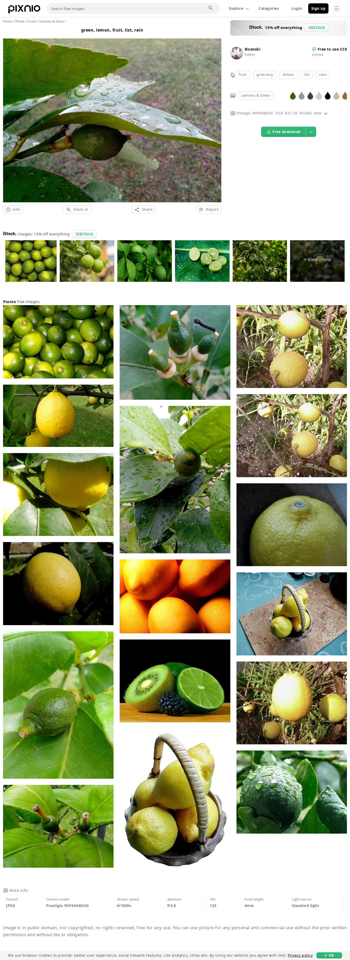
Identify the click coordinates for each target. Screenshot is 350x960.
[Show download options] (311, 132)
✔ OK (329, 955)
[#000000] (327, 95)
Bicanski (252, 49)
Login (296, 8)
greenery (264, 74)
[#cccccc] (319, 95)
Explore (236, 8)
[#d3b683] (336, 95)
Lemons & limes (255, 95)
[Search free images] (211, 8)
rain (323, 74)
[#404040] (310, 95)
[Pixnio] (24, 10)
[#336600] (293, 95)
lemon (288, 74)
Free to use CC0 (332, 49)
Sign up (318, 8)
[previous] (9, 114)
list (307, 74)
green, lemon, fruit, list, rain (112, 30)
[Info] (325, 113)
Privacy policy (300, 955)
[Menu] (337, 8)
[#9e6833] (345, 95)
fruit (243, 74)
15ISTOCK (84, 234)
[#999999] (301, 95)
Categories (269, 8)
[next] (215, 114)
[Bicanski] (236, 57)
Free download (286, 131)
